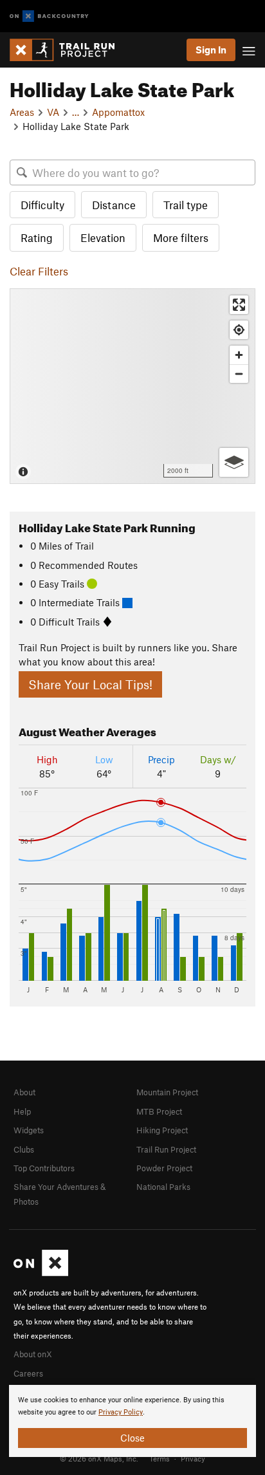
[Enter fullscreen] (239, 304)
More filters (180, 237)
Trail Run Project (166, 1149)
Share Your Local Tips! (90, 684)
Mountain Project (167, 1092)
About (24, 1092)
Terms (159, 1458)
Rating (37, 237)
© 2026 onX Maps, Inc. (99, 1458)
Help (22, 1111)
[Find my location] (239, 329)
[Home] (68, 50)
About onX (33, 1354)
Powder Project (164, 1168)
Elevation (102, 237)
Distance (114, 204)
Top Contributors (44, 1168)
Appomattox (118, 112)
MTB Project (159, 1111)
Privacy (193, 1458)
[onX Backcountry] (49, 16)
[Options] (233, 462)
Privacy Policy (120, 1412)
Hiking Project (162, 1130)
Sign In (211, 49)
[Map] (132, 386)
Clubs (24, 1149)
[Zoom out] (239, 373)
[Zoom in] (239, 355)
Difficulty (42, 204)
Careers (28, 1373)
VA (53, 112)
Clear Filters (39, 270)
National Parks (163, 1187)
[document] (132, 1421)
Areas (22, 112)
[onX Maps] (41, 1273)
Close (132, 1437)
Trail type (185, 204)
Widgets (29, 1130)
